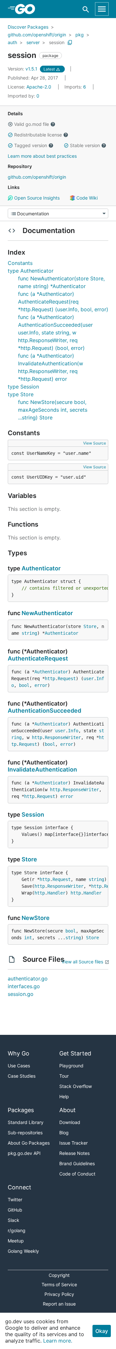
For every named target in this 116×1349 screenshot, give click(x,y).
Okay (101, 1331)
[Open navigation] (101, 9)
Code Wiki (86, 198)
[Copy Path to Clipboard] (70, 42)
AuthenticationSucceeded (44, 710)
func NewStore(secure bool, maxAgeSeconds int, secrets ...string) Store (52, 410)
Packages (21, 1110)
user (88, 678)
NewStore (36, 917)
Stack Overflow (75, 1086)
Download (69, 1122)
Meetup (16, 1240)
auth (12, 42)
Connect (19, 1187)
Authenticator (41, 568)
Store (89, 626)
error (40, 685)
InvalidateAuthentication (42, 769)
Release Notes (74, 1153)
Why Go (18, 1053)
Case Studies (21, 1076)
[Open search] (86, 9)
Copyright (59, 1275)
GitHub (15, 1210)
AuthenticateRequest (38, 658)
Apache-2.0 (38, 86)
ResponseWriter (63, 737)
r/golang (16, 1230)
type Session (23, 386)
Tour (64, 1076)
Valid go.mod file (31, 124)
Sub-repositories (25, 1132)
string (29, 633)
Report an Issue (59, 1304)
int (28, 937)
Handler (56, 892)
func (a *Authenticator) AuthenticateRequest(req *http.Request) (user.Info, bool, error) (63, 302)
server (33, 42)
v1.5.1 (23, 68)
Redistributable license (38, 134)
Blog (64, 1132)
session (56, 42)
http (50, 678)
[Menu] (58, 213)
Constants (20, 263)
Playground (71, 1065)
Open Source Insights (36, 198)
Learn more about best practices (42, 156)
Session (33, 814)
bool (24, 685)
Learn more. (57, 1340)
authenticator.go (28, 978)
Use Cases (19, 1065)
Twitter (15, 1199)
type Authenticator (30, 270)
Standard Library (26, 1122)
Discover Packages (28, 27)
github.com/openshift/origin (37, 34)
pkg (79, 34)
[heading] (27, 9)
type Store (21, 394)
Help (64, 1096)
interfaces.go (24, 986)
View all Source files (82, 961)
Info (73, 730)
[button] (10, 124)
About (67, 1110)
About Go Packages (29, 1143)
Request (67, 678)
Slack (13, 1220)
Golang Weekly (23, 1251)
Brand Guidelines (77, 1163)
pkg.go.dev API (24, 1153)
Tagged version (30, 145)
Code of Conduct (77, 1173)
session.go (21, 994)
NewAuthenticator (47, 613)
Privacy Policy (59, 1294)
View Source (94, 443)
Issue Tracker (73, 1143)
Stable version (85, 145)
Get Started (75, 1053)
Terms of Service (59, 1284)
